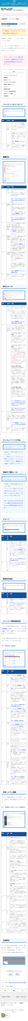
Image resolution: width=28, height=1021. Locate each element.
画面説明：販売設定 (6, 996)
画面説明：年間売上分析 (21, 996)
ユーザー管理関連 (21, 23)
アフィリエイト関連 (6, 25)
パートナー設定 (9, 986)
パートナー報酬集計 (18, 244)
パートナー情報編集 (17, 549)
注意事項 (6, 96)
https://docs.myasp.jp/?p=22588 (17, 982)
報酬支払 (6, 77)
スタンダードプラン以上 (12, 23)
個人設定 (21, 726)
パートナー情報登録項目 (10, 91)
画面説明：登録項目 (10, 645)
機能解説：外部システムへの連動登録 (15, 807)
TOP (9, 1003)
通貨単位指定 (7, 89)
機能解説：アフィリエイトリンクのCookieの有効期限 (18, 424)
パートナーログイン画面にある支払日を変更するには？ (18, 200)
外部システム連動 (8, 93)
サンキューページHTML (10, 82)
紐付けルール (7, 79)
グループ (6, 86)
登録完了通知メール (9, 84)
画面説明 (4, 23)
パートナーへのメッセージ (10, 75)
